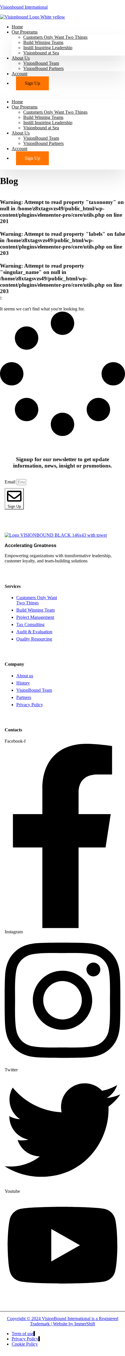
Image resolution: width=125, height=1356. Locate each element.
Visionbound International (24, 7)
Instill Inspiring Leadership (47, 47)
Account (19, 73)
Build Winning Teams (43, 42)
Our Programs (25, 32)
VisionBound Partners (43, 68)
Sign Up (32, 83)
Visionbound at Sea (41, 52)
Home (17, 101)
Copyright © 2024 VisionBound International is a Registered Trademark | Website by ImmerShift (62, 1321)
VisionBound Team (41, 63)
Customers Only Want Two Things (55, 37)
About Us (21, 58)
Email (11, 481)
